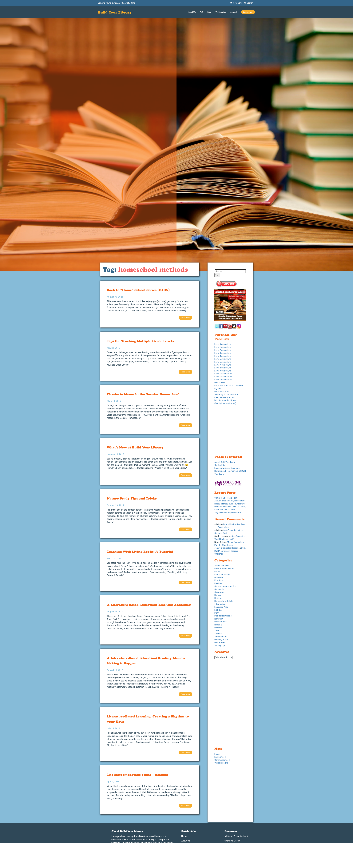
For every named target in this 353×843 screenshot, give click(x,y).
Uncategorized (221, 639)
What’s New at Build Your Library (135, 447)
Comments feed (222, 760)
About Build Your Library (225, 462)
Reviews (218, 627)
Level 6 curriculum (222, 362)
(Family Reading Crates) (225, 403)
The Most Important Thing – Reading (137, 775)
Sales (216, 630)
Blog (209, 12)
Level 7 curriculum (222, 365)
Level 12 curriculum (223, 379)
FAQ (201, 12)
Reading (218, 625)
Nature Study (220, 621)
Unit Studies (219, 382)
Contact (233, 12)
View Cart (237, 3)
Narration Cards (221, 391)
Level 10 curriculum (223, 373)
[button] (248, 12)
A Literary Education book (226, 394)
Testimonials (221, 12)
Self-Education (221, 636)
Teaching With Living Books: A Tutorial (140, 552)
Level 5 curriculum (222, 359)
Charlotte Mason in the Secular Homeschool (143, 394)
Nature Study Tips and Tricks (132, 498)
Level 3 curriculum (222, 353)
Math (216, 613)
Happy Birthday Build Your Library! (229, 504)
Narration (218, 619)
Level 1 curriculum (222, 347)
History (217, 595)
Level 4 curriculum (222, 356)
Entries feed (220, 757)
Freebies (218, 583)
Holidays (218, 598)
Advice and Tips (221, 565)
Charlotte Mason (222, 574)
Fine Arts (218, 580)
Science (218, 633)
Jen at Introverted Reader (226, 548)
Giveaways (219, 592)
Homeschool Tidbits (223, 601)
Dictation (218, 577)
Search (249, 3)
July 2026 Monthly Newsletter (227, 512)
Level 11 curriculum (223, 376)
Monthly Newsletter (223, 616)
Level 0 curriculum (222, 344)
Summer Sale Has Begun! (225, 498)
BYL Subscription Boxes (225, 400)
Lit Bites (218, 610)
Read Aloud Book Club (224, 397)
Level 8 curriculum (222, 368)
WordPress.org (221, 763)
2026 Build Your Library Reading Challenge (230, 551)
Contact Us (219, 465)
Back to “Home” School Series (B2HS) (138, 290)
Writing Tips (219, 645)
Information (219, 604)
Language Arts (221, 607)
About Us (192, 12)
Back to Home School (224, 568)
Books (217, 571)
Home (184, 836)
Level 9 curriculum (222, 371)
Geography (219, 589)
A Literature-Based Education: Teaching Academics (149, 605)
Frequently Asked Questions (227, 468)
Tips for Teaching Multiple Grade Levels (140, 341)
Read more (185, 318)
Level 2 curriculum (222, 350)
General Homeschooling (225, 586)
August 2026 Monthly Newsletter (229, 501)
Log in (217, 754)
